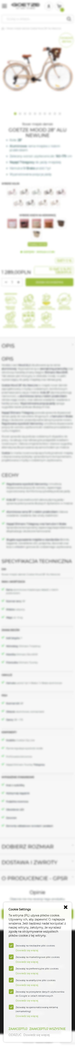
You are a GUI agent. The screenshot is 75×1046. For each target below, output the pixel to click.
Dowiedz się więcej (36, 1035)
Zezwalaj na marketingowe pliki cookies (38, 957)
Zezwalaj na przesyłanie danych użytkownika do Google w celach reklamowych (40, 993)
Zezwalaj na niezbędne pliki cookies (35, 945)
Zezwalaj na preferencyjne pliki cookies (37, 968)
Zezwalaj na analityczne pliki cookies (35, 980)
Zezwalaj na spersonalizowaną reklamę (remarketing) (37, 1009)
